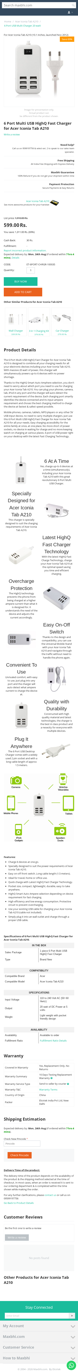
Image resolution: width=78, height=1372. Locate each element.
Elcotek (56, 1369)
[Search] (73, 5)
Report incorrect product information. (25, 250)
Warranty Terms (48, 1089)
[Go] (72, 1316)
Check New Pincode (15, 1139)
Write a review (12, 134)
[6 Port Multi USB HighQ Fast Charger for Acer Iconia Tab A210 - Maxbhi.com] (39, 72)
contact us (50, 1195)
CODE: (7, 264)
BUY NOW (20, 281)
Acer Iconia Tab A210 (26, 21)
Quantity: (9, 270)
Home (7, 21)
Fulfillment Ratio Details (53, 1040)
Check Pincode (19, 1155)
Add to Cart (23, 292)
